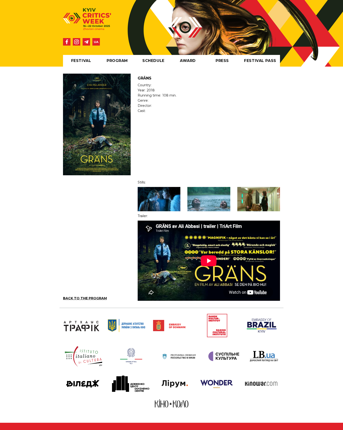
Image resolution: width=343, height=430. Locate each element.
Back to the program (85, 298)
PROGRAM (117, 60)
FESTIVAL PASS (260, 60)
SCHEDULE (153, 60)
